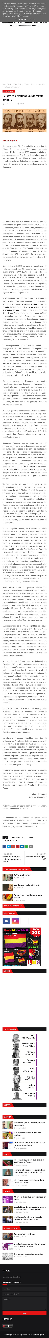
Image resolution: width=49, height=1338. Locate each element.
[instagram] (15, 921)
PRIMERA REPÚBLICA (16, 838)
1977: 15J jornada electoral (22, 875)
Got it (32, 20)
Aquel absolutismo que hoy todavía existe (26, 885)
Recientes (7, 1117)
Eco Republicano (10, 104)
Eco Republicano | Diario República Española (30, 1334)
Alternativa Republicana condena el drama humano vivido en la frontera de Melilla (29, 1245)
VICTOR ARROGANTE (15, 85)
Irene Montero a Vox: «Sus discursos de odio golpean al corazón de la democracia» (28, 1218)
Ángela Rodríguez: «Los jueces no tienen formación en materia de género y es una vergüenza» (30, 1208)
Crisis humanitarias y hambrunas (24, 1234)
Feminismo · (24, 25)
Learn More (20, 20)
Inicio (4, 85)
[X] (24, 921)
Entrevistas (34, 25)
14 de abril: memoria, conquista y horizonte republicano (27, 1133)
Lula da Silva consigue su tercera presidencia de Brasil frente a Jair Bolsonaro (29, 1161)
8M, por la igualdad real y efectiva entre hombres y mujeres (30, 1198)
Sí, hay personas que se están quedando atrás (28, 1254)
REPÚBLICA (29, 838)
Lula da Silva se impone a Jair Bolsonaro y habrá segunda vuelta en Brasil (29, 1181)
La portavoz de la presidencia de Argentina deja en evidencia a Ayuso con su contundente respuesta (29, 1171)
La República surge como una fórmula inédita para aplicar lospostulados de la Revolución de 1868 (24, 307)
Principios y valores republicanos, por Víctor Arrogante (28, 896)
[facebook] (6, 921)
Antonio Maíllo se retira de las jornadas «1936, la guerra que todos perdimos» (29, 1143)
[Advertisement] (24, 56)
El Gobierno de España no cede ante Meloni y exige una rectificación (29, 1123)
